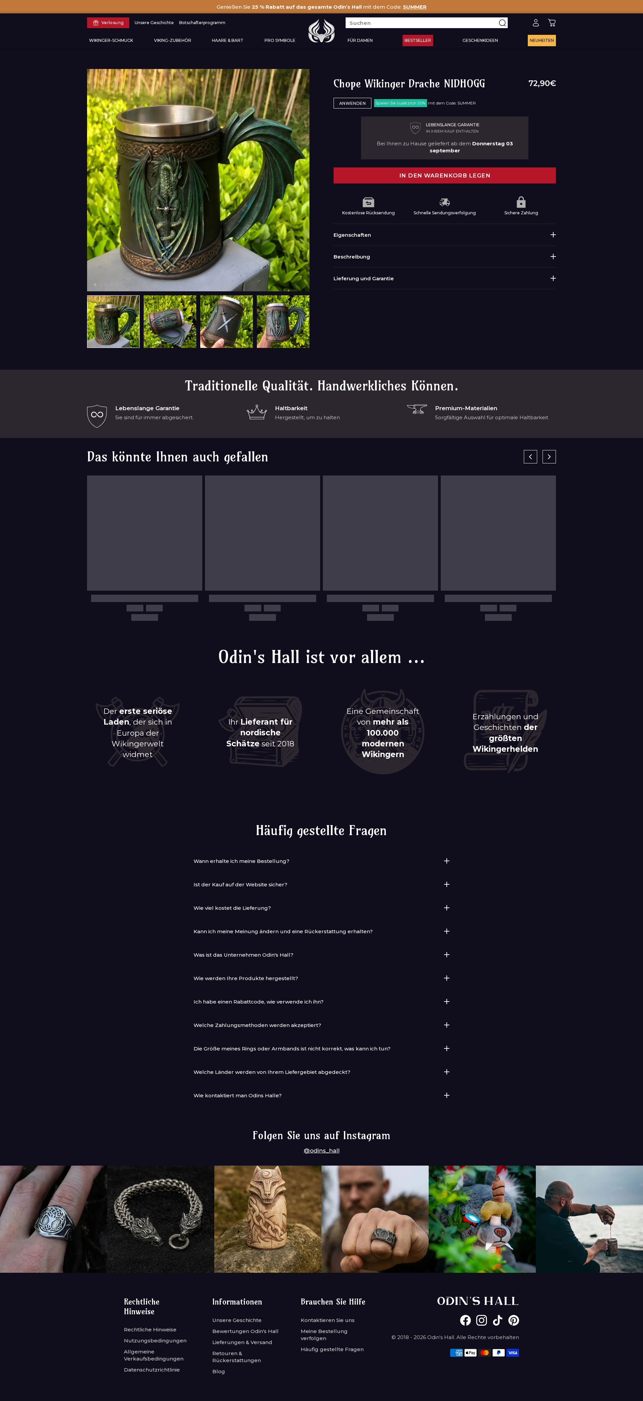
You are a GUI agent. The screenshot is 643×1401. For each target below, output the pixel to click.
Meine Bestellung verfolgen (324, 1334)
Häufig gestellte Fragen (332, 1349)
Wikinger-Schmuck (111, 40)
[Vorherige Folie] (530, 456)
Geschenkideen (480, 40)
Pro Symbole (280, 40)
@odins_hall (322, 1150)
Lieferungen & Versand (242, 1342)
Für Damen (360, 40)
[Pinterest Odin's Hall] (513, 1320)
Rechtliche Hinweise (150, 1329)
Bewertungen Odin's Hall (245, 1331)
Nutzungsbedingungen (155, 1340)
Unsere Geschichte (237, 1320)
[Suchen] (502, 22)
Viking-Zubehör (172, 40)
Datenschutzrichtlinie (152, 1370)
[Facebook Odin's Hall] (465, 1320)
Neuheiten (542, 40)
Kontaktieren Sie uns (328, 1320)
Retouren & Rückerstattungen (236, 1356)
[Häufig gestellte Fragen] (520, 23)
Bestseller (418, 40)
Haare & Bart (227, 40)
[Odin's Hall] (321, 30)
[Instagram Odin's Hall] (481, 1320)
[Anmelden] (536, 23)
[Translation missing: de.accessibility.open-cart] (552, 23)
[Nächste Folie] (549, 456)
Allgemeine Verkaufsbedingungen (154, 1355)
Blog (218, 1371)
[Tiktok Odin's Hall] (497, 1320)
